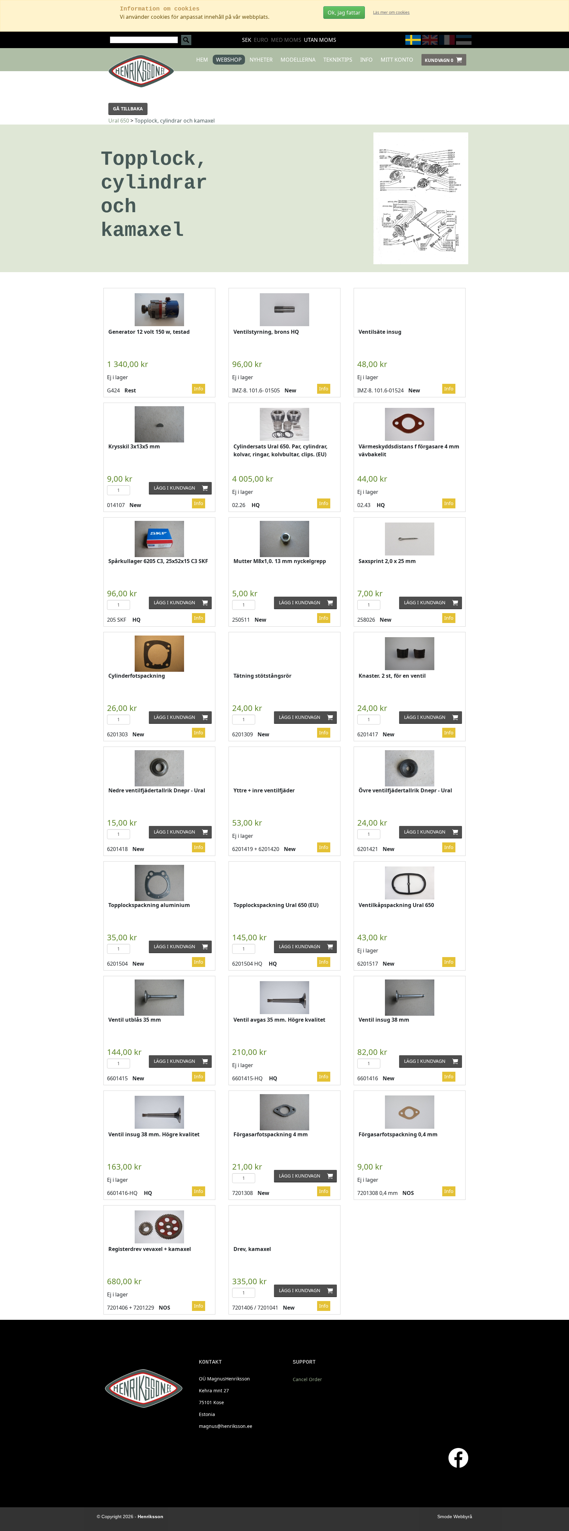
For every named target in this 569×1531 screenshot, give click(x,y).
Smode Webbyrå (454, 1516)
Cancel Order (307, 1379)
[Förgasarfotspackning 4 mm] (284, 1112)
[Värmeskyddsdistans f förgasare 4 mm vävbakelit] (409, 424)
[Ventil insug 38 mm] (409, 997)
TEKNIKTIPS (337, 59)
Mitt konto (397, 59)
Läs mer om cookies (391, 12)
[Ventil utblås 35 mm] (159, 997)
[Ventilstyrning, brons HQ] (284, 309)
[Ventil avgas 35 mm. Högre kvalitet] (284, 997)
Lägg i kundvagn (183, 488)
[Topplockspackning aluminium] (159, 882)
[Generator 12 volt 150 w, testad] (159, 309)
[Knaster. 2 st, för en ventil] (409, 653)
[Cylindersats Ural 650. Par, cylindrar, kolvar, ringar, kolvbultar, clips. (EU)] (284, 424)
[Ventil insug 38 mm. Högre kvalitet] (159, 1112)
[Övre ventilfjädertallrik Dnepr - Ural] (409, 768)
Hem (202, 59)
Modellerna (298, 59)
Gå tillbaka (128, 108)
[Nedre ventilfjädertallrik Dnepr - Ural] (159, 768)
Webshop (229, 59)
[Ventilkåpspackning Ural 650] (409, 882)
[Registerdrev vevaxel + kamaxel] (159, 1226)
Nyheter (261, 59)
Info (366, 59)
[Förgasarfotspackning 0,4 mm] (409, 1112)
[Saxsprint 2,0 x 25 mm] (409, 539)
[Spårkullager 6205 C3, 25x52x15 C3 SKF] (159, 538)
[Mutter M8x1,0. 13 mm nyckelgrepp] (284, 538)
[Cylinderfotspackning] (159, 653)
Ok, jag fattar (344, 12)
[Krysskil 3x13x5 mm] (159, 424)
